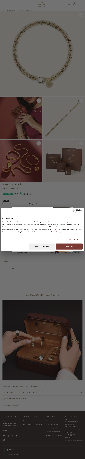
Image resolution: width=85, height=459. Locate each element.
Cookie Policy (56, 232)
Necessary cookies (42, 246)
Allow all (69, 246)
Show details (74, 240)
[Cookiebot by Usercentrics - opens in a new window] (73, 211)
